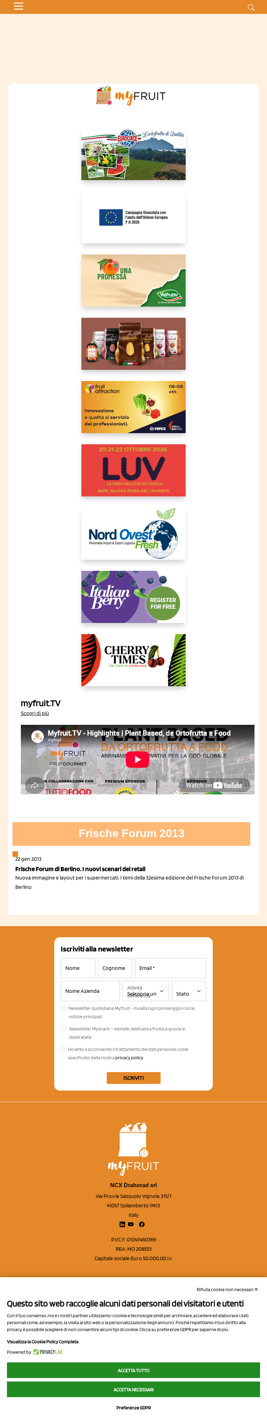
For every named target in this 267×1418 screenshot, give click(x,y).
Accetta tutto (133, 1370)
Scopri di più (35, 713)
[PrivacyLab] (46, 1351)
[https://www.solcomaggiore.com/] (134, 222)
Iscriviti (133, 1078)
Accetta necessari (134, 1389)
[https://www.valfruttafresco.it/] (133, 286)
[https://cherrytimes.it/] (133, 665)
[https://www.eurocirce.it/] (133, 159)
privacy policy (129, 1057)
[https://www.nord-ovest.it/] (133, 539)
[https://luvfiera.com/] (133, 476)
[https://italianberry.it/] (133, 602)
